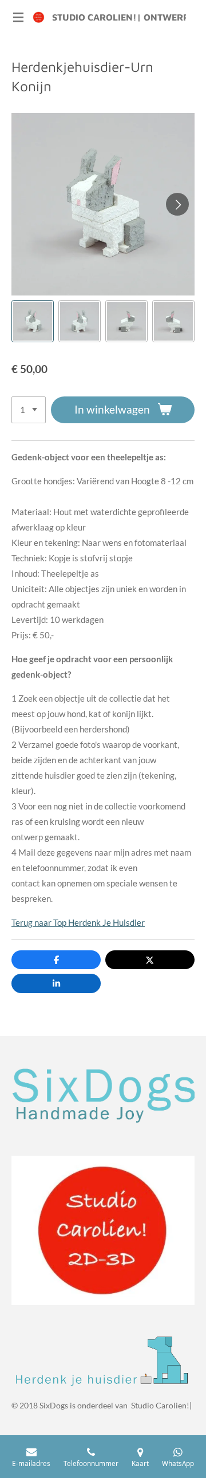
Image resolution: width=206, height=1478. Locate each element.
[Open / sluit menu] (18, 17)
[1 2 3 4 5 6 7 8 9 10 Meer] (28, 409)
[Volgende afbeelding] (177, 204)
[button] (32, 321)
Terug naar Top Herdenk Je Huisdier (78, 922)
